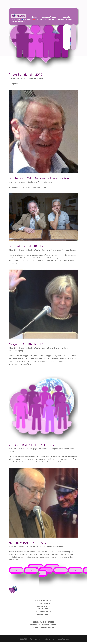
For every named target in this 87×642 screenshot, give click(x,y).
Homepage (23, 182)
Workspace (15, 19)
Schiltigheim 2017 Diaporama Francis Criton (39, 178)
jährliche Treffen (27, 78)
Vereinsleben (39, 78)
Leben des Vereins (49, 17)
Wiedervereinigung (69, 250)
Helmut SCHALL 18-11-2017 (27, 543)
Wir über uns (49, 19)
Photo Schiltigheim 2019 (25, 74)
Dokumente (65, 17)
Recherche (33, 17)
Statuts (69, 19)
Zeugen (11, 451)
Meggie (44, 348)
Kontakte (60, 19)
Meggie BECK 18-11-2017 (26, 344)
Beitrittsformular (18, 22)
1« (52, 567)
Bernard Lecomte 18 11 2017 (29, 246)
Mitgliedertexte (57, 449)
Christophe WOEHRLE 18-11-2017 (32, 445)
